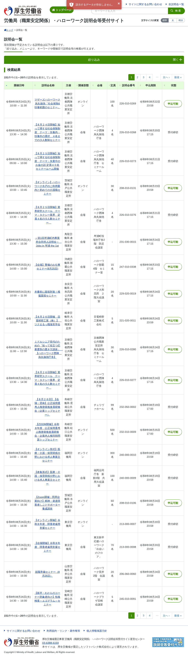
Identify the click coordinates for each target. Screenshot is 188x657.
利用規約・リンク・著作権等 (63, 630)
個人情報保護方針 (96, 630)
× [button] (119, 3)
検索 (178, 10)
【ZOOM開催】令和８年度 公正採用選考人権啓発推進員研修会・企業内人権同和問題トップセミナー (47, 432)
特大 (181, 20)
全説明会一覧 (176, 4)
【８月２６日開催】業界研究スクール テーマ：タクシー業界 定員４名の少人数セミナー (47, 380)
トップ (9, 30)
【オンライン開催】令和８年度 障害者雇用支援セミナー (47, 524)
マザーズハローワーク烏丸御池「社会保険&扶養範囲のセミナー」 (47, 103)
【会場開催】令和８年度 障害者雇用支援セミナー (47, 547)
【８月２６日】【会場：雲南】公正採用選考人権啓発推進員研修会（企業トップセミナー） (47, 407)
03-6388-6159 (50, 642)
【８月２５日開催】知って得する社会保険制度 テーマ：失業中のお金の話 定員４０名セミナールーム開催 (47, 161)
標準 (164, 20)
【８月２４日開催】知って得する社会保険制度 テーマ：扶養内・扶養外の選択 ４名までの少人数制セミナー (47, 132)
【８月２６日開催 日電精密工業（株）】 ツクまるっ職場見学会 (48, 320)
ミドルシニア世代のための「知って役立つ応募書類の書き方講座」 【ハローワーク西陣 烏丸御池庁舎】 (49, 349)
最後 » (178, 77)
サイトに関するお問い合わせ (145, 4)
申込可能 (173, 103)
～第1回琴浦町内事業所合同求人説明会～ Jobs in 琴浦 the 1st (48, 241)
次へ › (166, 77)
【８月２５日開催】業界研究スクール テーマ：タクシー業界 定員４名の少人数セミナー (47, 215)
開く (175, 59)
